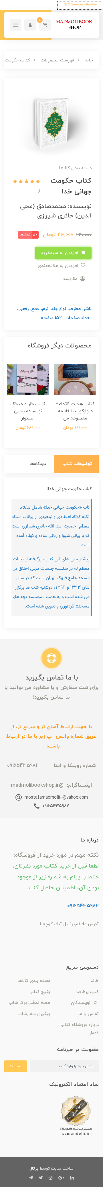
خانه (94, 981)
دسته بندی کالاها (33, 981)
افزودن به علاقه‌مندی (59, 266)
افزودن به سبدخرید (60, 253)
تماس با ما (88, 1014)
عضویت (15, 1066)
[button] (45, 25)
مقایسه (71, 279)
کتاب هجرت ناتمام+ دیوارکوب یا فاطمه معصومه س (75, 411)
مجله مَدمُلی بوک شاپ (29, 1003)
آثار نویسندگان (85, 1003)
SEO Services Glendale (80, 4)
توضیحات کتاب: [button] (76, 464)
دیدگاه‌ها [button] (37, 464)
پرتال (33, 1168)
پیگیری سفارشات (33, 1014)
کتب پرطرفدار (86, 992)
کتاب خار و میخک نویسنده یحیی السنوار (27, 411)
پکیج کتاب (39, 992)
